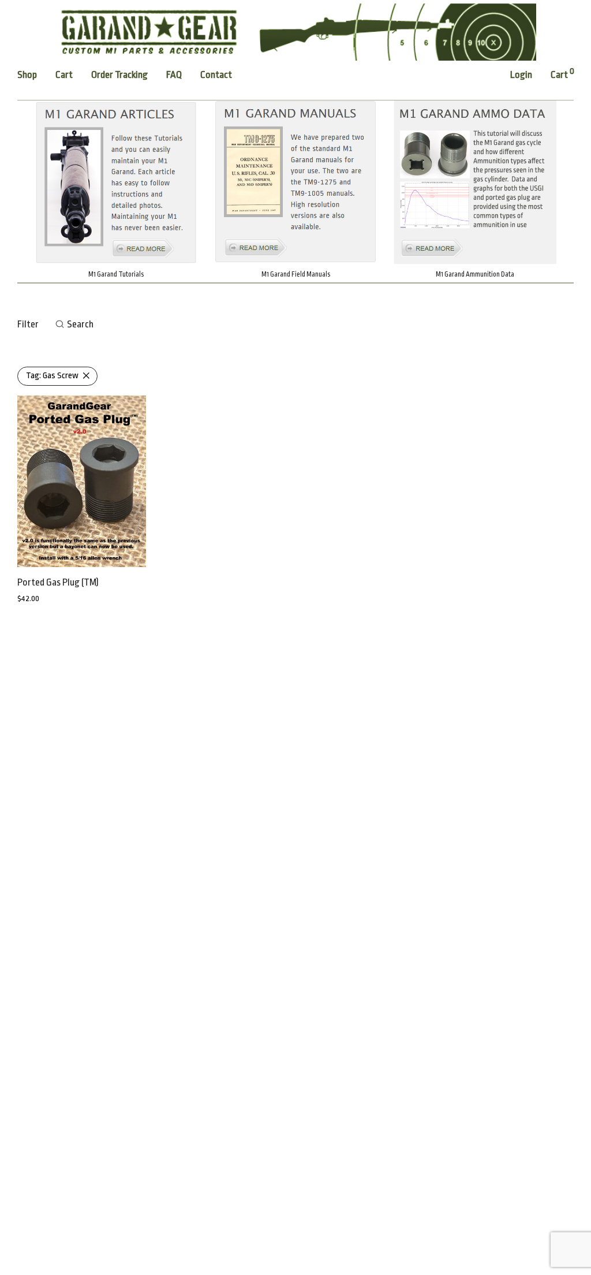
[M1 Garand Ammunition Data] (475, 182)
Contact (216, 74)
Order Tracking (119, 74)
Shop (27, 74)
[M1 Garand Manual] (295, 182)
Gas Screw (52, 376)
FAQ (174, 74)
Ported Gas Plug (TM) (58, 582)
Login (521, 74)
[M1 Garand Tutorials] (116, 182)
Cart (64, 74)
